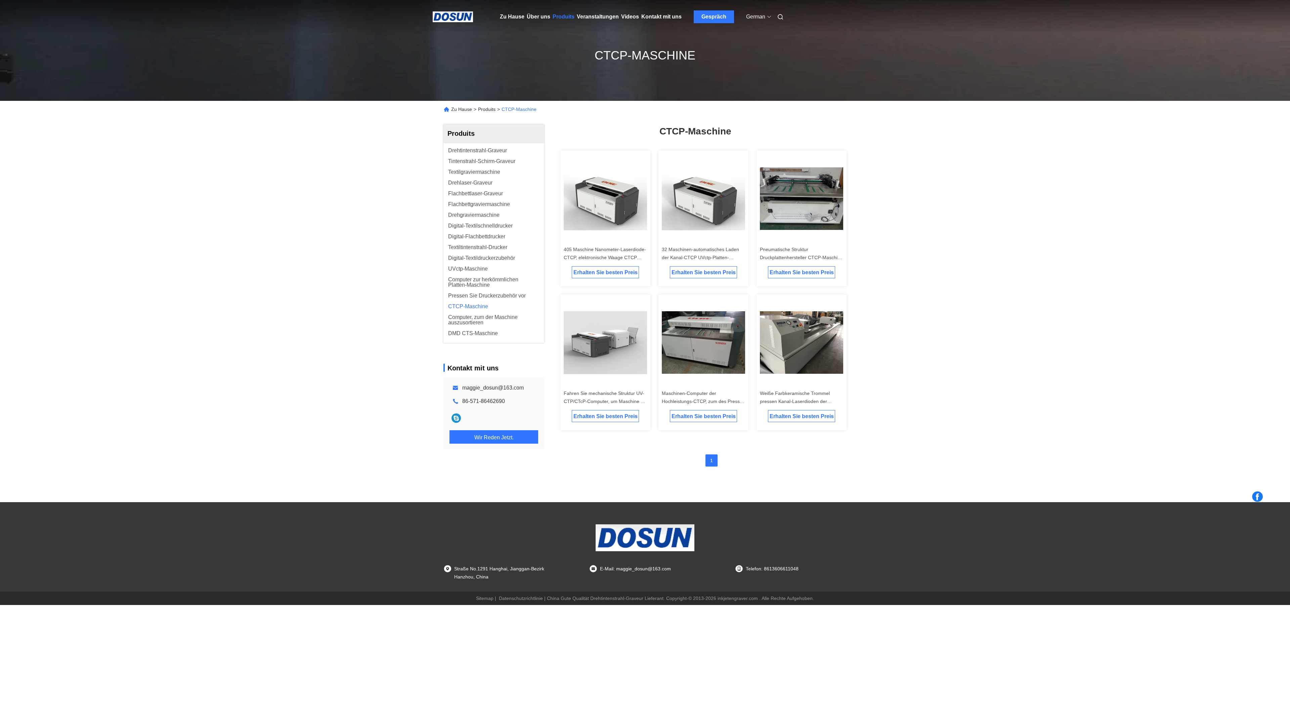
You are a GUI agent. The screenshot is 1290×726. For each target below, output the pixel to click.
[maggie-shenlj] (456, 418)
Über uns (538, 16)
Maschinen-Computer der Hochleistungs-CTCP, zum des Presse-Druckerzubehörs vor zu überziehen (703, 401)
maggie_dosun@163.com (493, 388)
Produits (563, 16)
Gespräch (713, 16)
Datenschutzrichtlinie (521, 598)
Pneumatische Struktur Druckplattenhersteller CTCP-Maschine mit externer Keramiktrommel (801, 257)
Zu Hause (512, 16)
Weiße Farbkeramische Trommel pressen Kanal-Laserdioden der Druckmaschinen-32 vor (795, 401)
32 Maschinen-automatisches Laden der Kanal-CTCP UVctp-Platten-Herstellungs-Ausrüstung (700, 257)
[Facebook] (1257, 497)
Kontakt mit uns (661, 16)
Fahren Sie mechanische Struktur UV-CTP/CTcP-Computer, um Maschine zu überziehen (605, 401)
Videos (630, 16)
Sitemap (484, 598)
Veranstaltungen (598, 16)
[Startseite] (453, 17)
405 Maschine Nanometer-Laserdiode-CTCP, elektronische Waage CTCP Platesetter (605, 257)
